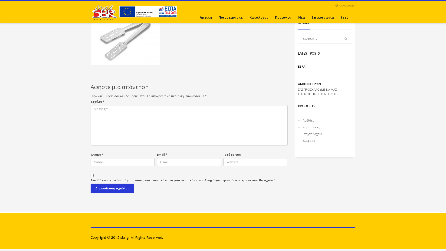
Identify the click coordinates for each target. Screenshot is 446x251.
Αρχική (206, 17)
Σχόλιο (98, 101)
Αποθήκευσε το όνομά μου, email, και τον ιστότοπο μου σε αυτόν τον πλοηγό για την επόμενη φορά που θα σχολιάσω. (186, 180)
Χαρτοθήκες (311, 127)
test (344, 17)
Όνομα (97, 154)
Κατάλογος (258, 17)
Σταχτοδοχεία (312, 134)
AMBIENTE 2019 (309, 84)
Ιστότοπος (232, 154)
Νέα (301, 17)
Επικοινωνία (323, 17)
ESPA (301, 66)
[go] (346, 39)
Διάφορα (309, 141)
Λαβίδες (308, 120)
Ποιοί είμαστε (231, 17)
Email (162, 154)
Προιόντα (283, 17)
